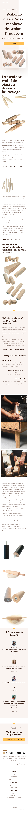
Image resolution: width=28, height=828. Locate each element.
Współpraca (14, 776)
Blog (14, 778)
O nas (14, 774)
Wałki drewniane (14, 785)
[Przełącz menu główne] (25, 2)
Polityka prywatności (14, 779)
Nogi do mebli (14, 787)
